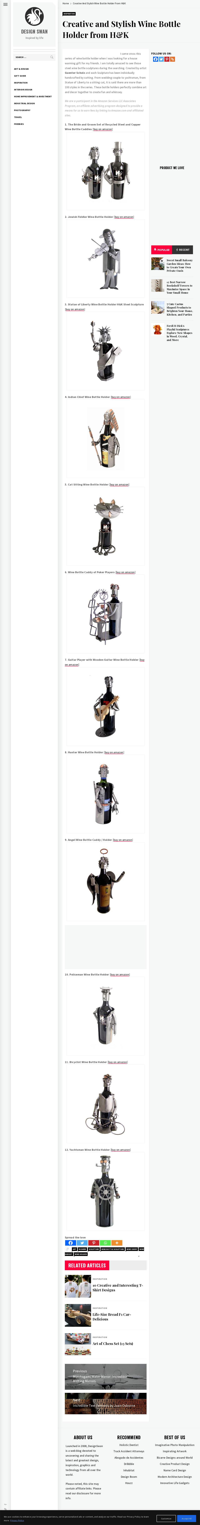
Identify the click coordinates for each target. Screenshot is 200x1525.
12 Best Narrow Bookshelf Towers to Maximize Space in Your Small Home (179, 287)
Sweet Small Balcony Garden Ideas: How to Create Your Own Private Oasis (180, 265)
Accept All (187, 1518)
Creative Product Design (175, 1464)
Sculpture (94, 1249)
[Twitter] (82, 1243)
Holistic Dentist (128, 1445)
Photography (22, 110)
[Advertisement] (106, 947)
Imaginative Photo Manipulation (174, 1445)
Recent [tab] (184, 250)
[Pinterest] (93, 1243)
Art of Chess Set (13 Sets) (113, 1343)
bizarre (82, 1249)
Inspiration (21, 82)
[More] (116, 1243)
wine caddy (132, 1249)
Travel (18, 117)
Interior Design (23, 89)
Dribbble (129, 1464)
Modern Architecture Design (175, 1476)
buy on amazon (103, 129)
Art (74, 1249)
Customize (166, 1518)
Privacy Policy (17, 1520)
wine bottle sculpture (112, 1249)
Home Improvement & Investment (33, 96)
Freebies (19, 124)
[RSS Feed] (172, 59)
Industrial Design (24, 103)
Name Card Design (174, 1470)
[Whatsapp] (105, 1243)
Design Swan (34, 31)
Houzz (129, 1483)
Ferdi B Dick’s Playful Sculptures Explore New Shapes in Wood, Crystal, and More (179, 333)
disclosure (83, 1493)
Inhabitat (128, 1470)
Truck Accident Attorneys (128, 1451)
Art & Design (21, 68)
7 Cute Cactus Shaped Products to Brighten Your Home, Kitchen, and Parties (180, 309)
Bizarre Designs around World (175, 1457)
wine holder (81, 1254)
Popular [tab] (164, 250)
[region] (100, 1517)
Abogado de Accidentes (129, 1457)
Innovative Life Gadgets (174, 1483)
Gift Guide (20, 75)
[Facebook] (70, 1243)
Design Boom (129, 1476)
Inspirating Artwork (175, 1451)
